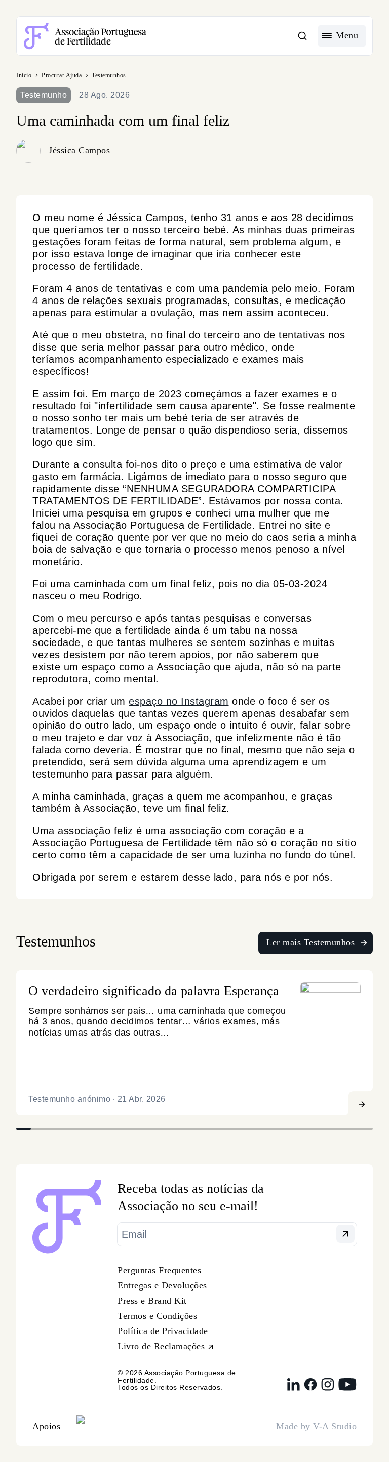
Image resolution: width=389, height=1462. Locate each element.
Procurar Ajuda (62, 75)
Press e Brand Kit (152, 1301)
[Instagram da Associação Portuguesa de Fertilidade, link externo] (327, 1384)
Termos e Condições (157, 1316)
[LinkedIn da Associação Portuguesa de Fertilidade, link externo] (293, 1384)
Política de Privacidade (163, 1331)
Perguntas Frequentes (159, 1270)
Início (23, 75)
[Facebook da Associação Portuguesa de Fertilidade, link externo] (310, 1384)
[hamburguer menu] (342, 36)
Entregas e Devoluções (162, 1285)
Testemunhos (109, 75)
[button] (302, 36)
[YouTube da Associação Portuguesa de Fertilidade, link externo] (347, 1384)
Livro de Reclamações (161, 1346)
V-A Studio (335, 1426)
